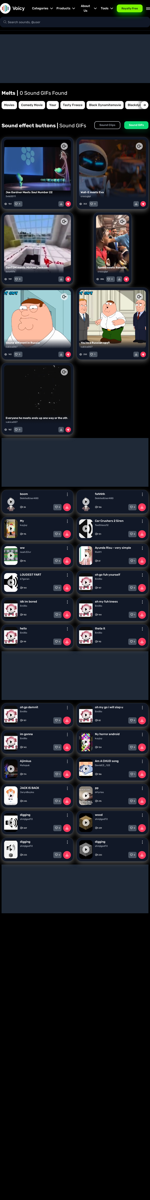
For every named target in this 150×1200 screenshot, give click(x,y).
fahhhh (100, 494)
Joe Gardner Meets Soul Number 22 (29, 192)
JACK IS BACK (29, 787)
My (22, 520)
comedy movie (32, 105)
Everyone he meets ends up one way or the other (38, 418)
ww (22, 547)
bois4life (10, 271)
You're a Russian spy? (95, 342)
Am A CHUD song (107, 761)
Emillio (98, 579)
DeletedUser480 (29, 498)
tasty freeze (72, 105)
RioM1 (98, 552)
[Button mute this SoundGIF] (64, 146)
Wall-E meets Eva (92, 192)
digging (25, 814)
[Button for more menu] (67, 494)
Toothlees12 (101, 525)
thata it (100, 628)
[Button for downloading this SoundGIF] (61, 204)
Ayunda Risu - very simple (113, 547)
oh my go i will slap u (109, 707)
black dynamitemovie (105, 105)
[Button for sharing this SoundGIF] (68, 204)
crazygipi (86, 196)
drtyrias (99, 792)
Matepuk (25, 765)
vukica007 (12, 346)
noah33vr (25, 552)
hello (23, 628)
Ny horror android (107, 734)
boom (24, 494)
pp (96, 787)
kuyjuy (23, 525)
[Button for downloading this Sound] (67, 507)
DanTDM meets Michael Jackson (27, 267)
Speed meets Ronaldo (112, 267)
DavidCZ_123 (102, 765)
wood (99, 814)
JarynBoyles (27, 792)
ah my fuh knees (106, 601)
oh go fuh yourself (107, 574)
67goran (24, 579)
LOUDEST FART (30, 574)
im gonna (26, 734)
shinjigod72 (26, 819)
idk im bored (28, 601)
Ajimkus (25, 761)
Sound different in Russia (23, 342)
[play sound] (10, 501)
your (52, 105)
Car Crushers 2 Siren (109, 520)
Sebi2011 (11, 196)
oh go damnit (29, 707)
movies (9, 105)
